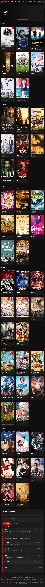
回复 (4, 540)
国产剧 (3, 107)
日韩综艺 (13, 188)
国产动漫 (3, 270)
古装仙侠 (27, 431)
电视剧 (19, 1)
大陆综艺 (3, 188)
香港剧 (7, 107)
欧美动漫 (18, 270)
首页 (12, 1)
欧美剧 (24, 107)
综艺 (23, 1)
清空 (42, 526)
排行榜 (22, 577)
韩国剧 (19, 107)
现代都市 (22, 431)
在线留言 (14, 577)
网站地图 (26, 577)
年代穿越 (13, 431)
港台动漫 (13, 270)
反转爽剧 (8, 431)
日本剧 (15, 107)
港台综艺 (8, 188)
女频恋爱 (3, 431)
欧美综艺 (18, 188)
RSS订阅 (31, 577)
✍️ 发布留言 (6, 523)
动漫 (27, 1)
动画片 (30, 1)
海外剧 (28, 107)
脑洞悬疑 (18, 431)
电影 (15, 1)
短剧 (34, 1)
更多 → (42, 23)
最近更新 (18, 577)
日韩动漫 (8, 270)
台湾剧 (11, 107)
